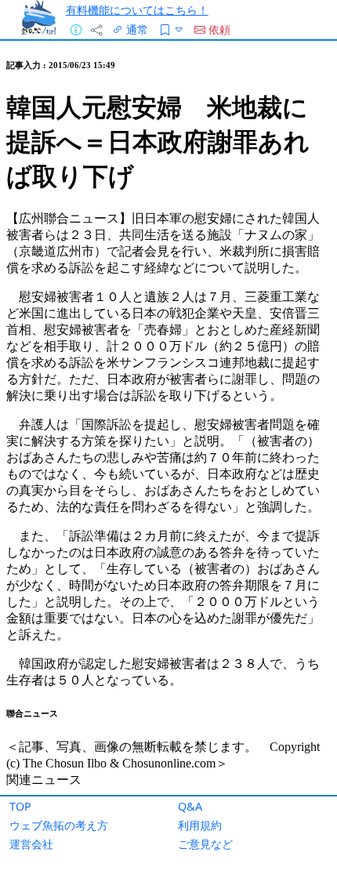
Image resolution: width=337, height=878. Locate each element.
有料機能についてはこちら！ (137, 9)
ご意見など (205, 843)
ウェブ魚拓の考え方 (58, 825)
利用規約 (200, 825)
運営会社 (31, 843)
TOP (20, 806)
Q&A (190, 806)
